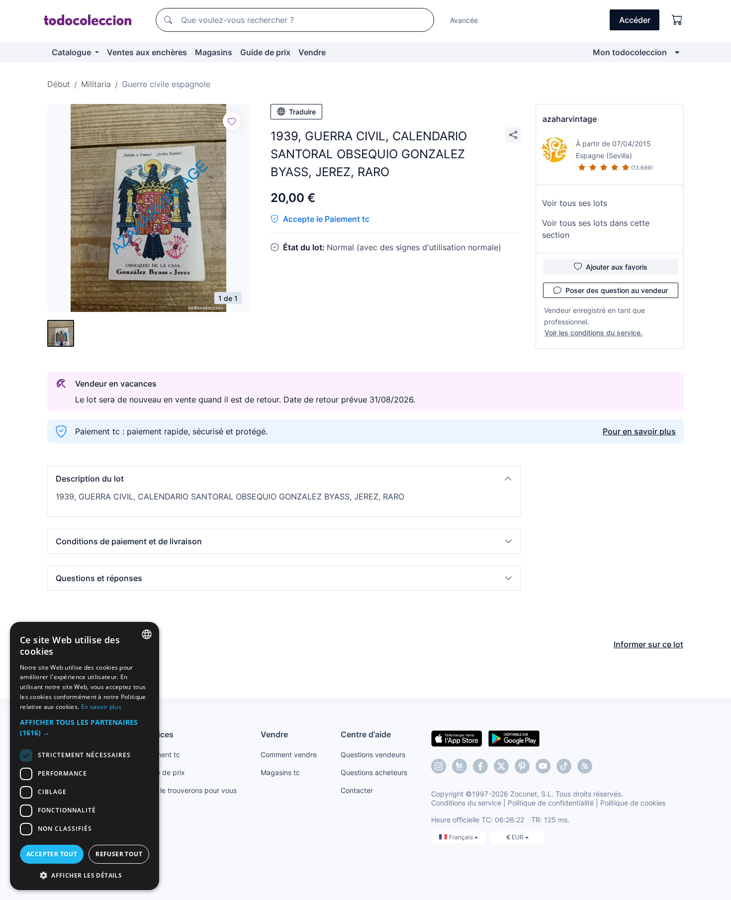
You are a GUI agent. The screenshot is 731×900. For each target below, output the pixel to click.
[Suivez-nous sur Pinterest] (522, 766)
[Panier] (677, 19)
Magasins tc (280, 772)
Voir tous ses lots (574, 203)
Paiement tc (160, 754)
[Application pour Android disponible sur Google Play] (514, 738)
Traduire (302, 111)
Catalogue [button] (72, 52)
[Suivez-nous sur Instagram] (438, 766)
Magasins (213, 52)
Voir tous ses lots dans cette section (595, 229)
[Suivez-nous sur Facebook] (480, 766)
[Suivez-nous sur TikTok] (563, 766)
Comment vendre (289, 754)
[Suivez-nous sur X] (501, 766)
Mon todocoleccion (630, 52)
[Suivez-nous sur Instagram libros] (459, 766)
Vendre (312, 52)
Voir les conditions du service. (593, 332)
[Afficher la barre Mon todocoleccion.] (677, 52)
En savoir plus (101, 706)
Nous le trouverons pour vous (189, 790)
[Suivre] (232, 121)
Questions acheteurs (374, 772)
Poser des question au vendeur (616, 290)
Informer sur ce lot (648, 644)
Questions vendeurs (373, 754)
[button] (284, 479)
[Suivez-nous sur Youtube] (543, 766)
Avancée (464, 20)
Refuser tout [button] (118, 854)
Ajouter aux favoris (616, 267)
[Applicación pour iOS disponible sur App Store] (456, 738)
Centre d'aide (366, 734)
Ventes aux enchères (147, 52)
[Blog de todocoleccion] (584, 766)
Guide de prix (265, 52)
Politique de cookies (632, 803)
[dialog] (84, 756)
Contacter (357, 790)
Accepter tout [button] (51, 854)
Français (461, 837)
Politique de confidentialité (551, 803)
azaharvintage (570, 119)
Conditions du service (466, 803)
